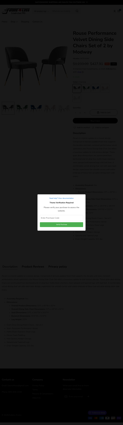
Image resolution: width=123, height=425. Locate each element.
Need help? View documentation (61, 198)
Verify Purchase (61, 224)
